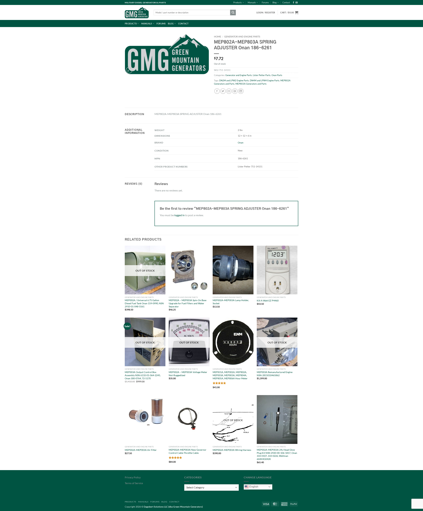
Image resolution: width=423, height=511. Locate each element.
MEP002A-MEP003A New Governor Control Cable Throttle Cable (187, 451)
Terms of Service (134, 483)
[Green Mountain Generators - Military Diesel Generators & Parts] (137, 12)
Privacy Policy (133, 477)
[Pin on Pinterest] (235, 91)
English (253, 486)
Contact (286, 2)
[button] (289, 12)
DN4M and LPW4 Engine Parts (264, 80)
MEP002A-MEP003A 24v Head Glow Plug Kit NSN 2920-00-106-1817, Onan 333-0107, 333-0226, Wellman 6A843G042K (277, 454)
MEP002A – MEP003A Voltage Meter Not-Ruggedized (188, 374)
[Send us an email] (297, 2)
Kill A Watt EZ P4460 (268, 300)
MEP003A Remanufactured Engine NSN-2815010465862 (274, 374)
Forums (265, 2)
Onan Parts (276, 75)
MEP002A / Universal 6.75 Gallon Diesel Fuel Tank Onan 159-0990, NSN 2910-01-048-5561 (144, 303)
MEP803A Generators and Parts (251, 83)
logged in (179, 215)
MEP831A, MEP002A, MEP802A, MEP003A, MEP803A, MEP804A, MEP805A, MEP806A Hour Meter (230, 375)
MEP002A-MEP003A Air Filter (141, 450)
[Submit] (233, 12)
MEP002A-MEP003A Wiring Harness (232, 450)
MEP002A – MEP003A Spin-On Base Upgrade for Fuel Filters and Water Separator (187, 303)
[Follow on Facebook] (293, 2)
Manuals (252, 2)
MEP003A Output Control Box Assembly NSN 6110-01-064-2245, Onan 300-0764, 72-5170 (143, 375)
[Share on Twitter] (223, 91)
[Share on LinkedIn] (241, 91)
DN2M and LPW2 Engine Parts (234, 80)
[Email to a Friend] (229, 91)
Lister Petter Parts (261, 75)
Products (237, 2)
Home (217, 36)
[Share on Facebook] (217, 91)
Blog (274, 2)
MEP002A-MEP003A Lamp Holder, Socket (231, 302)
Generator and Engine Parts (242, 36)
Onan (240, 142)
